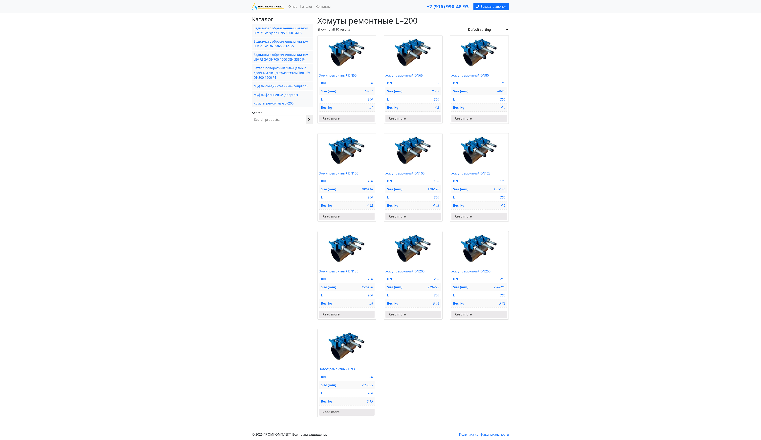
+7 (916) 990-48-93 (448, 6)
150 (370, 279)
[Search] (309, 119)
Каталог (306, 6)
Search (257, 113)
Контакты (323, 6)
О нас (292, 6)
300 (370, 377)
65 (437, 83)
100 (370, 181)
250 (502, 279)
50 (371, 83)
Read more (330, 118)
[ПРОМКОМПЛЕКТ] (268, 7)
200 (436, 279)
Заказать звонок (493, 6)
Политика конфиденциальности (484, 434)
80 (503, 83)
